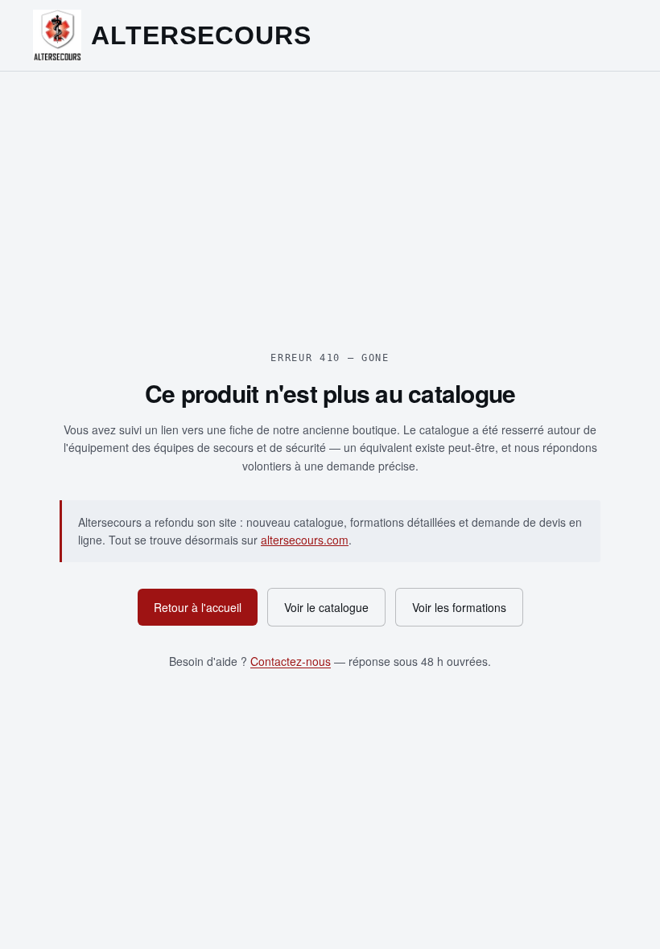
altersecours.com (305, 540)
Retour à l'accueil (197, 607)
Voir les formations (459, 607)
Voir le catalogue (326, 607)
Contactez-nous (290, 661)
